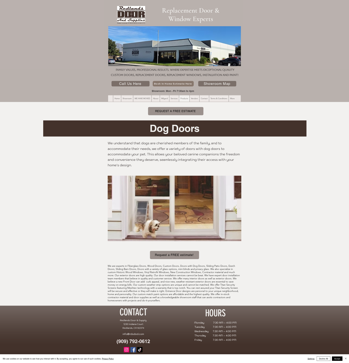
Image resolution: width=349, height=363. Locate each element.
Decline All (323, 358)
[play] (234, 173)
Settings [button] (311, 358)
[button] (174, 208)
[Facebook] (133, 349)
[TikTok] (139, 349)
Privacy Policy (108, 358)
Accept (337, 358)
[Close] (345, 358)
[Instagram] (126, 349)
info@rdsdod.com (133, 334)
